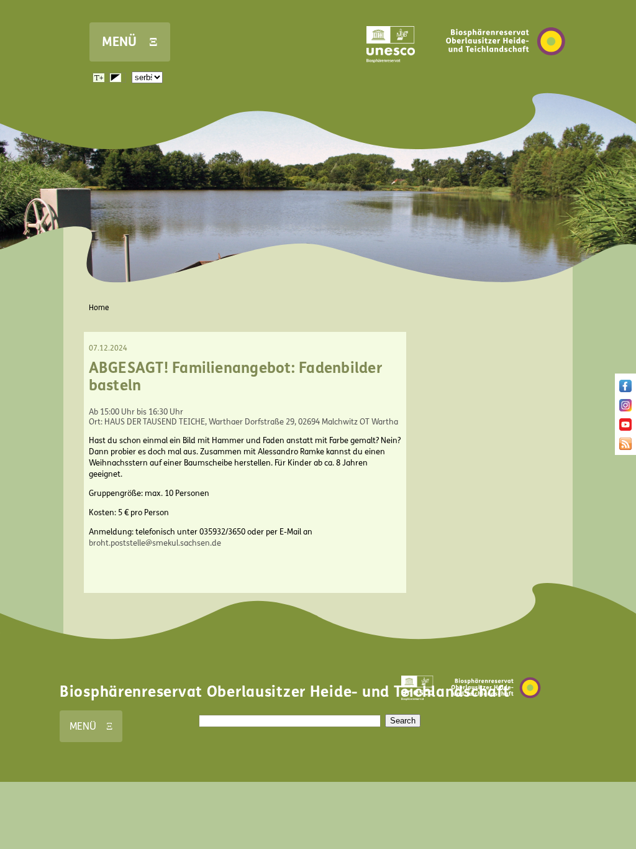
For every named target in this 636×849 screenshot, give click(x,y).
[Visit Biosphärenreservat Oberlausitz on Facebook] (625, 390)
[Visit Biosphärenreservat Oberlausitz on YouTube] (625, 428)
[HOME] (505, 74)
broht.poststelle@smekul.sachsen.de (155, 543)
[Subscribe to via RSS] (625, 447)
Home (99, 307)
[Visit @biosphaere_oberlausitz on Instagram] (625, 409)
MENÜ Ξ (130, 42)
